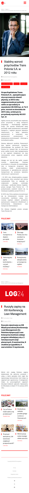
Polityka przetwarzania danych (14, 477)
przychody (16, 83)
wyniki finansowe (5, 87)
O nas (14, 467)
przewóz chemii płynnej (7, 83)
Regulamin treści (14, 474)
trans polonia (24, 83)
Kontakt (14, 471)
